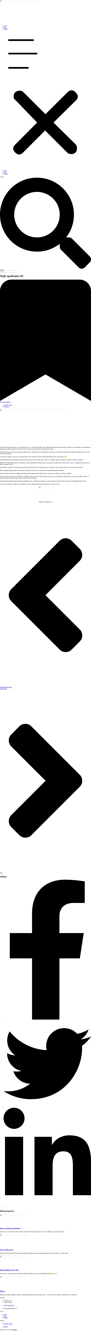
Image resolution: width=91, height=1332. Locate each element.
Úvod (5, 25)
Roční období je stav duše (9, 1270)
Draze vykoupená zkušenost (10, 1228)
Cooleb (15, 1329)
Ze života (6, 406)
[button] (45, 99)
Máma (2, 1291)
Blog (5, 27)
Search (2, 177)
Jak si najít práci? (6, 1250)
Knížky (6, 29)
